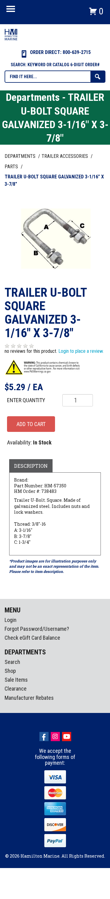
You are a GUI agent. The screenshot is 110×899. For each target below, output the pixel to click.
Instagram (55, 736)
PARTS (12, 167)
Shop (10, 671)
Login (10, 620)
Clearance (16, 688)
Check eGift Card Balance (32, 637)
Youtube (66, 736)
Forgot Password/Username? (37, 629)
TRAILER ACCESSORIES (65, 156)
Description (31, 466)
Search (12, 662)
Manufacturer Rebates (29, 698)
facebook (44, 736)
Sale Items (16, 679)
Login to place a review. (81, 351)
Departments (21, 156)
